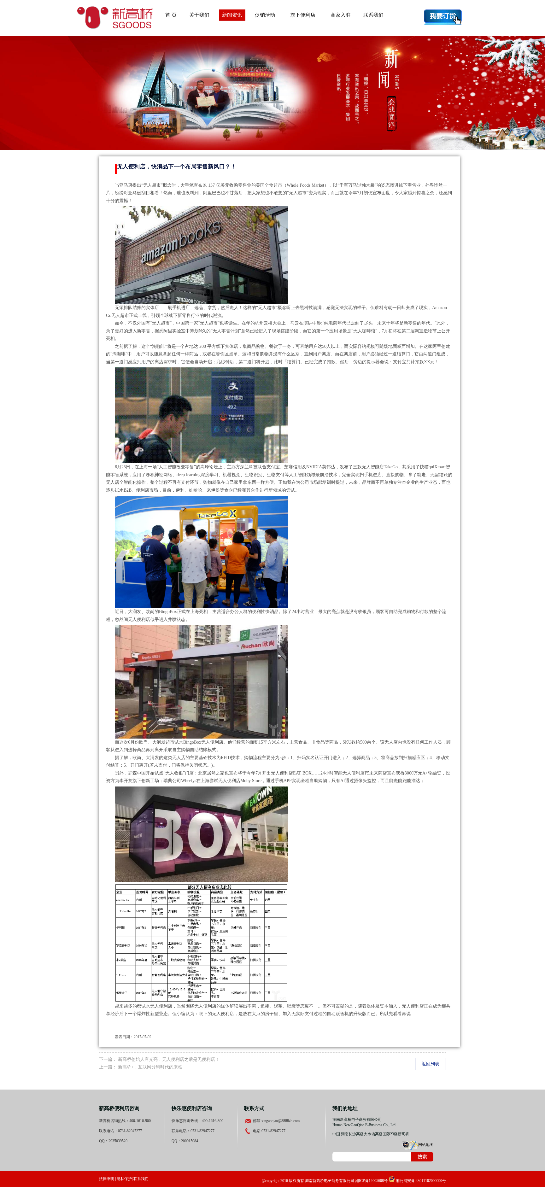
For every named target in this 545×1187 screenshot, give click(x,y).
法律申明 (106, 1179)
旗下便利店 (303, 15)
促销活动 (265, 15)
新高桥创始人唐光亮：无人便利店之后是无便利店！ (169, 1059)
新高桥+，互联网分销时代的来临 (150, 1067)
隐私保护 (124, 1179)
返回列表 (430, 1063)
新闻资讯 (232, 15)
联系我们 (373, 15)
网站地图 (425, 1145)
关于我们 (199, 15)
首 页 (171, 15)
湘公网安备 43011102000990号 (420, 1180)
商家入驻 (341, 15)
